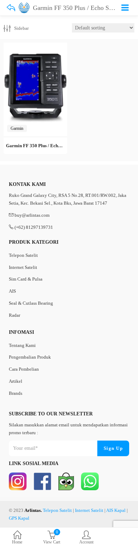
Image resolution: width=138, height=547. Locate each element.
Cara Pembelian (24, 369)
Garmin (17, 128)
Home (17, 542)
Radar (14, 315)
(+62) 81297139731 (34, 227)
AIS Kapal (116, 510)
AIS (12, 291)
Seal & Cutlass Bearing (31, 303)
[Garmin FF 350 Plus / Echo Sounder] (35, 46)
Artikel (15, 381)
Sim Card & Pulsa (25, 279)
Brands (15, 393)
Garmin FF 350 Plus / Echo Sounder (42, 145)
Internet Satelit (23, 267)
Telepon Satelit (23, 255)
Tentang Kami (22, 345)
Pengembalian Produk (30, 357)
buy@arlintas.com (32, 215)
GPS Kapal (19, 518)
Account (86, 542)
